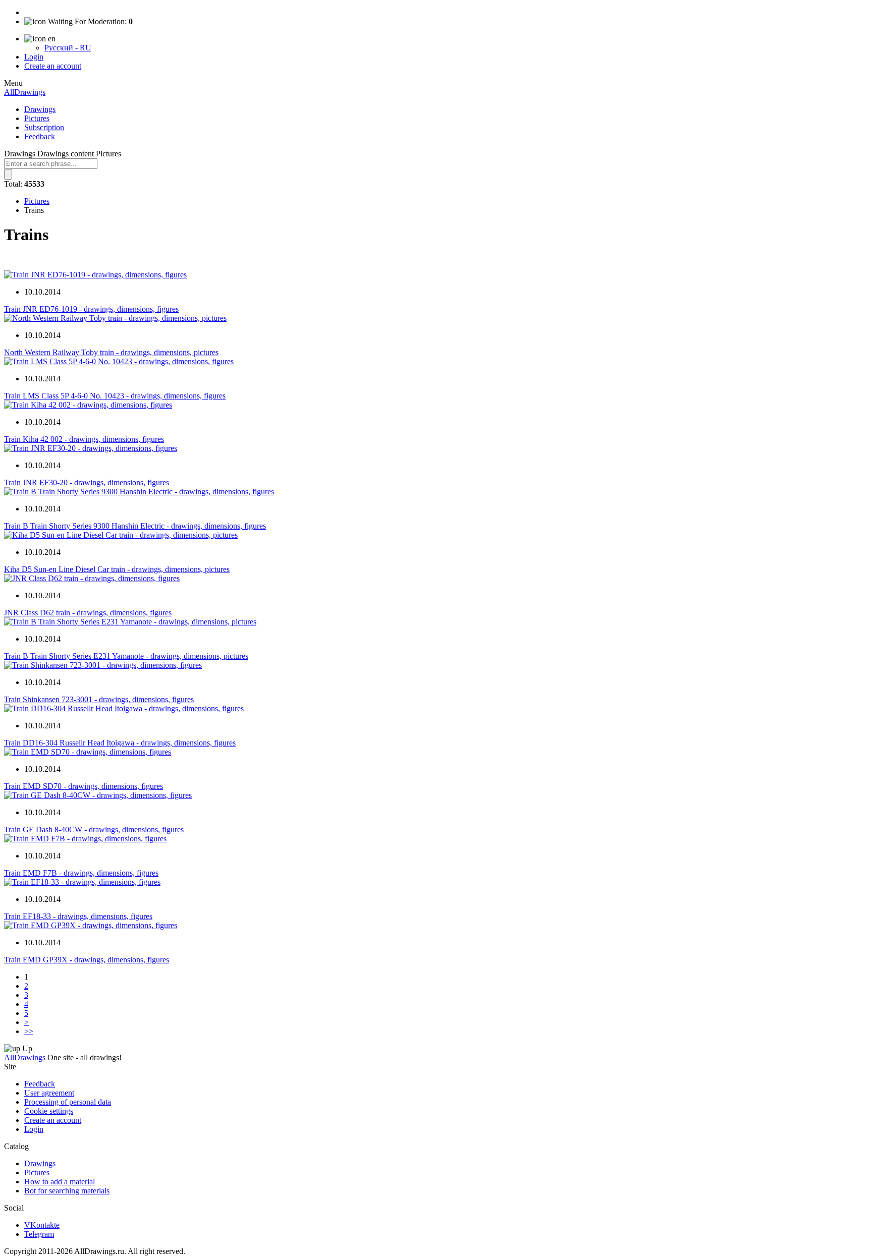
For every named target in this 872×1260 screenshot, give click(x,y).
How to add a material (59, 1181)
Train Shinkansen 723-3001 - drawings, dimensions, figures (99, 699)
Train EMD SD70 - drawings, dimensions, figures (83, 786)
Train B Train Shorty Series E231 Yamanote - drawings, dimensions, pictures (126, 656)
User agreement (49, 1093)
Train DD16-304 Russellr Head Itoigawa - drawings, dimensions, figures (120, 742)
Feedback (39, 136)
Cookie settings (48, 1111)
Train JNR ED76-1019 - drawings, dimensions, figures (91, 309)
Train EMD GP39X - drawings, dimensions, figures (86, 959)
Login (33, 56)
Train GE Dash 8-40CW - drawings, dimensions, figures (94, 829)
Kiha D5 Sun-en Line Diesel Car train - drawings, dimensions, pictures (117, 569)
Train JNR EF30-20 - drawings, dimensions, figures (86, 482)
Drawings (40, 109)
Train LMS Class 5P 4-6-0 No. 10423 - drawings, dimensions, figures (115, 395)
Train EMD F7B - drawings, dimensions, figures (81, 873)
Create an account (52, 66)
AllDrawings (24, 92)
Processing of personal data (67, 1102)
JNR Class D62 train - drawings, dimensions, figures (88, 612)
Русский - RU (67, 47)
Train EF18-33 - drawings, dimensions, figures (78, 916)
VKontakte (42, 1225)
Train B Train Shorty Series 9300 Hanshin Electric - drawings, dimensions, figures (135, 526)
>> (28, 1031)
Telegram (39, 1234)
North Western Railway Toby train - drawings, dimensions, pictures (111, 352)
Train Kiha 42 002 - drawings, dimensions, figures (84, 439)
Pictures (36, 118)
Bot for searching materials (67, 1190)
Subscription (44, 127)
